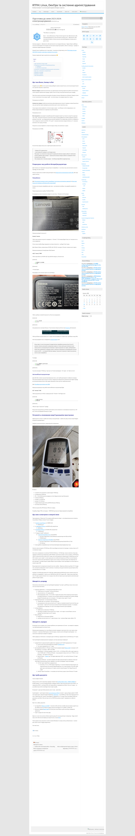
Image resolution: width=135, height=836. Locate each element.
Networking (84, 211)
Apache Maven (85, 90)
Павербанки (39, 66)
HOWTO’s (84, 130)
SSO (83, 206)
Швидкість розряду (39, 72)
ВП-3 (59, 717)
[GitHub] (87, 39)
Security (83, 204)
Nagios (83, 188)
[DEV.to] (93, 35)
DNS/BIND (84, 213)
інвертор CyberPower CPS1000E (45, 539)
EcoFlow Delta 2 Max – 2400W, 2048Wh (66, 681)
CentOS (84, 111)
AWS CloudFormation (86, 77)
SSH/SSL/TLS (85, 208)
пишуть (47, 656)
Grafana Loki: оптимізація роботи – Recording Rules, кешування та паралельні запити (44, 748)
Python (83, 243)
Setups (83, 97)
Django (83, 219)
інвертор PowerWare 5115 (44, 534)
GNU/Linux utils (85, 227)
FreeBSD (83, 118)
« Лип (84, 308)
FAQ (40, 11)
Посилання (59, 11)
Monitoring (84, 179)
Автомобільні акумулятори (42, 67)
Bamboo (84, 54)
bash (83, 241)
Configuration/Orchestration (87, 66)
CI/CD (83, 50)
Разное (83, 231)
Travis (83, 59)
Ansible (84, 68)
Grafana (84, 183)
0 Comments (76, 24)
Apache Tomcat (85, 161)
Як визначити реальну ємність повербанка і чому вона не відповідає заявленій (53, 181)
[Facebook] (90, 39)
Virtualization (84, 136)
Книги (52, 11)
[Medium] (97, 35)
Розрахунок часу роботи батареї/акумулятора (45, 65)
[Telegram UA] (84, 35)
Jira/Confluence (85, 95)
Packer (83, 88)
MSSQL (83, 174)
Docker (83, 143)
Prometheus (84, 181)
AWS (83, 138)
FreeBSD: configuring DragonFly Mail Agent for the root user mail (91, 265)
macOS (83, 120)
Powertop (67, 327)
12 (89, 301)
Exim (83, 195)
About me (67, 11)
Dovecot (84, 197)
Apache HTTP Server (86, 159)
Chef (83, 70)
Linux (83, 104)
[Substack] (84, 39)
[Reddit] (100, 39)
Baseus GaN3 (68, 647)
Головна (34, 11)
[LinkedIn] (97, 39)
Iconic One (88, 833)
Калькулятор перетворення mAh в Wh (64, 172)
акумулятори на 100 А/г (54, 693)
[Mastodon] (100, 35)
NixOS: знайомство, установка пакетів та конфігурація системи (91, 269)
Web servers (84, 154)
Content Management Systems (88, 218)
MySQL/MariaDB (85, 165)
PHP (82, 252)
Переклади (46, 11)
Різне (38, 735)
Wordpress (101, 833)
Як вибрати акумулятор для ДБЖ (42, 384)
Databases (84, 163)
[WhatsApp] (90, 35)
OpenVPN (84, 215)
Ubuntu (83, 113)
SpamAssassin (85, 201)
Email (83, 193)
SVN (83, 83)
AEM (83, 222)
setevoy (37, 24)
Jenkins (84, 52)
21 (94, 302)
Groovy (83, 250)
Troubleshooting (85, 134)
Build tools (84, 86)
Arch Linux (84, 106)
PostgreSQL (84, 168)
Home (83, 26)
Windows (83, 123)
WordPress (84, 224)
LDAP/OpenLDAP (86, 177)
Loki (84, 185)
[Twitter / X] (93, 39)
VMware (84, 152)
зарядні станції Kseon (41, 523)
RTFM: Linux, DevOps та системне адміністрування (63, 5)
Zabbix (83, 190)
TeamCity (84, 56)
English (83, 233)
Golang (83, 247)
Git (83, 81)
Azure (83, 141)
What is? (83, 132)
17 (84, 302)
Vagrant (84, 147)
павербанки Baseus (40, 529)
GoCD (83, 61)
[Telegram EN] (87, 35)
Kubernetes (84, 145)
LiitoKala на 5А (61, 644)
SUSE (83, 115)
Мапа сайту (74, 11)
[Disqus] (55, 772)
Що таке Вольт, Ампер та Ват (41, 63)
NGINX (83, 156)
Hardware (84, 229)
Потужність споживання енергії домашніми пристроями (47, 69)
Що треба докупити (39, 75)
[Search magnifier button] (101, 18)
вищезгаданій (54, 339)
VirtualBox (84, 150)
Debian (83, 109)
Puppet (83, 72)
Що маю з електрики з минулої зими (43, 70)
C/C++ (83, 245)
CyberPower (55, 694)
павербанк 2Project (40, 526)
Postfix (83, 199)
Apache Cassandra (86, 170)
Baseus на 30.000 (46, 705)
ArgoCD (84, 63)
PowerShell (84, 256)
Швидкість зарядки (39, 73)
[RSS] (92, 42)
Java (83, 254)
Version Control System (86, 79)
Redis (83, 172)
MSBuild (84, 92)
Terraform (84, 74)
